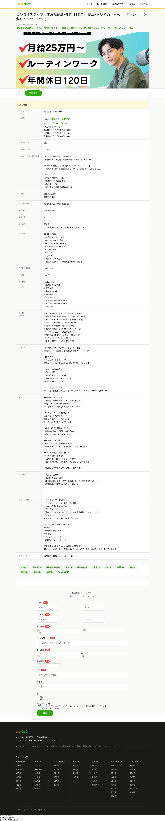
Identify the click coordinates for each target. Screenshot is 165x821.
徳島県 (113, 785)
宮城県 (18, 777)
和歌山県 (95, 785)
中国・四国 (115, 761)
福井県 (56, 777)
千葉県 (37, 777)
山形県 (18, 785)
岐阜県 (75, 766)
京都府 (94, 769)
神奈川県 (38, 769)
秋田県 (18, 781)
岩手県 (18, 773)
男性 (41, 697)
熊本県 (132, 777)
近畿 (93, 761)
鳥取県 (113, 766)
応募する (33, 93)
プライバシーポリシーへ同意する (50, 708)
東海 (74, 761)
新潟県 (56, 766)
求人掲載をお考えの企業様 (70, 746)
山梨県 (56, 781)
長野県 (56, 785)
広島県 (113, 777)
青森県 (18, 769)
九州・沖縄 (134, 761)
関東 (36, 761)
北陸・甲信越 (59, 761)
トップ (89, 4)
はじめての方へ (118, 4)
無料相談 (54, 746)
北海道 (18, 766)
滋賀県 (94, 766)
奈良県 (94, 781)
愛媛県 (113, 792)
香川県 (113, 789)
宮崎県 (132, 785)
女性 (41, 699)
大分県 (132, 781)
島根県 (113, 769)
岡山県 (113, 773)
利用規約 (98, 746)
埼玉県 (37, 773)
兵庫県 (94, 777)
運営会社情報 (87, 746)
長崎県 (132, 773)
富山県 (56, 769)
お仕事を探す (102, 4)
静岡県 (75, 769)
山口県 (113, 781)
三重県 (75, 777)
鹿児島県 (133, 789)
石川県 (56, 773)
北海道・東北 (21, 761)
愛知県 (75, 773)
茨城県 (37, 781)
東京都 (37, 766)
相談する (143, 4)
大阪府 (94, 773)
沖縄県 (132, 792)
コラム (132, 4)
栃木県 (37, 785)
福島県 (18, 789)
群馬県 (37, 789)
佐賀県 (132, 769)
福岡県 (132, 766)
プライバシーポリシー (72, 706)
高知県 (113, 796)
